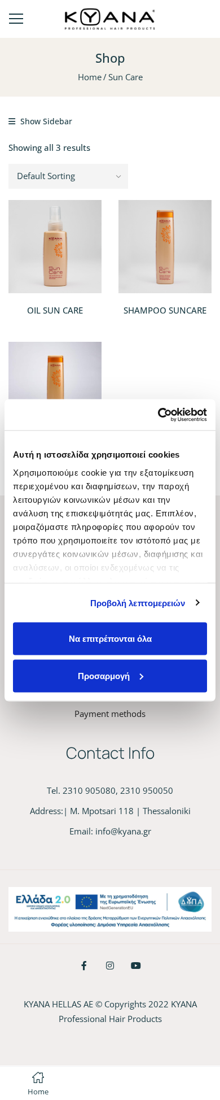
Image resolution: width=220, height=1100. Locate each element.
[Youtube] (135, 965)
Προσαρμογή (104, 675)
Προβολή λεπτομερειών (138, 602)
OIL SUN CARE (55, 310)
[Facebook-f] (84, 965)
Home (90, 76)
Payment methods (110, 713)
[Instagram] (110, 965)
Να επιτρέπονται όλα (110, 639)
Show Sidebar (45, 121)
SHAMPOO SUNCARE (165, 310)
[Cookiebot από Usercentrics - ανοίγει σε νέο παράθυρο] (158, 414)
